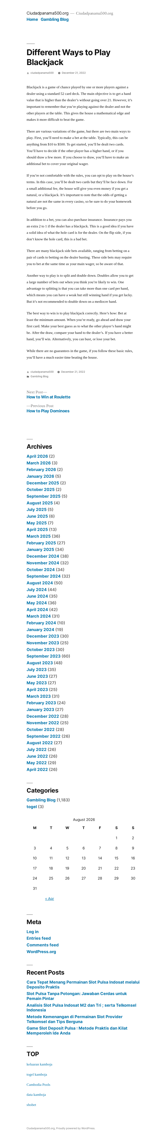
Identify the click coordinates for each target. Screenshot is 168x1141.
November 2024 (43, 562)
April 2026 (37, 456)
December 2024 (43, 556)
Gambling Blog (55, 19)
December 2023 (43, 636)
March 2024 (39, 616)
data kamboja (36, 1094)
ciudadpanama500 (42, 72)
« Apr (49, 898)
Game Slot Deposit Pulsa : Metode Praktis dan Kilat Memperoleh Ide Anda (77, 1031)
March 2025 (39, 536)
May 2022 (37, 762)
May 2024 (37, 602)
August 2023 (40, 662)
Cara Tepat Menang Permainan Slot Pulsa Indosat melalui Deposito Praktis (83, 984)
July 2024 (37, 589)
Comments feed (43, 944)
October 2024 (41, 569)
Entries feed (39, 938)
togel (32, 806)
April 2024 (37, 609)
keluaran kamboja (39, 1064)
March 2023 (39, 696)
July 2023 (37, 669)
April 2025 (37, 529)
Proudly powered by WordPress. (75, 1128)
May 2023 (37, 682)
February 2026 (41, 469)
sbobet (31, 1105)
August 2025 (40, 502)
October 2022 (41, 729)
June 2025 (37, 516)
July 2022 (37, 749)
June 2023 (37, 676)
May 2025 (37, 522)
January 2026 (40, 476)
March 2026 (39, 462)
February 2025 (41, 542)
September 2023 (44, 656)
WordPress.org (41, 951)
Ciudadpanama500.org (48, 13)
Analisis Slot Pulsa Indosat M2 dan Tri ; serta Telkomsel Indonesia (81, 1008)
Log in (33, 931)
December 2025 (43, 482)
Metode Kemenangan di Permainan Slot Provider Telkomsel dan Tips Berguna (75, 1019)
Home (32, 19)
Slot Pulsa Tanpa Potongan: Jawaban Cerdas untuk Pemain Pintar (77, 996)
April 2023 (37, 689)
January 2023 (40, 709)
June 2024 (37, 596)
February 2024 (41, 622)
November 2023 (43, 642)
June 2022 (37, 756)
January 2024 (40, 629)
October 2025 (41, 489)
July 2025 (37, 509)
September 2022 (44, 736)
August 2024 (40, 582)
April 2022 (37, 769)
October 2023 (41, 649)
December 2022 (43, 716)
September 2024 (44, 576)
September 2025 (44, 496)
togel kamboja (37, 1074)
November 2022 (43, 722)
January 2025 (40, 549)
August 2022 (40, 742)
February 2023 (41, 702)
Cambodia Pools (38, 1084)
